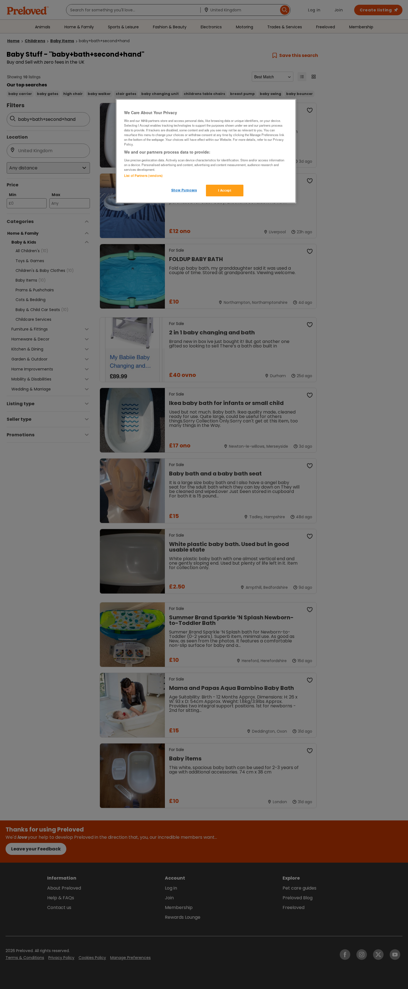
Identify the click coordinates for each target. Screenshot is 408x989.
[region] (206, 151)
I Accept (224, 190)
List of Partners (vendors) (143, 175)
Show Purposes (184, 190)
